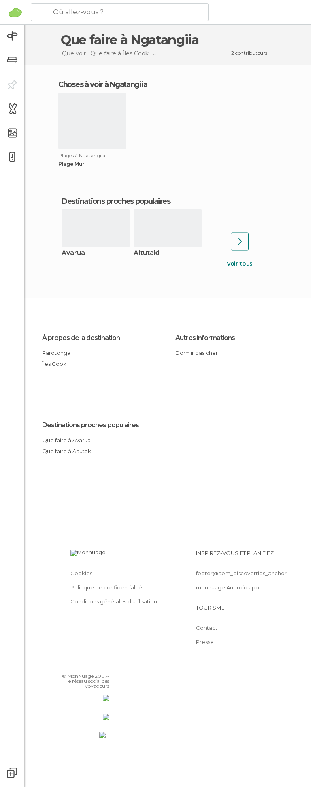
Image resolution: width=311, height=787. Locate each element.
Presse (205, 642)
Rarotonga (56, 353)
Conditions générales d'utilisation (113, 601)
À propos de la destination (81, 338)
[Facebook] (72, 664)
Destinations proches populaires (116, 201)
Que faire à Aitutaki (67, 451)
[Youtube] (104, 664)
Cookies (81, 573)
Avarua (73, 253)
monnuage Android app (227, 587)
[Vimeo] (93, 664)
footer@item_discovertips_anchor (241, 573)
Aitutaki (147, 253)
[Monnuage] (15, 12)
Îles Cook (54, 364)
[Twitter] (83, 664)
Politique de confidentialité (106, 587)
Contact (206, 628)
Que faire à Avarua (66, 440)
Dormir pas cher (196, 353)
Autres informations (205, 338)
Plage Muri (72, 164)
